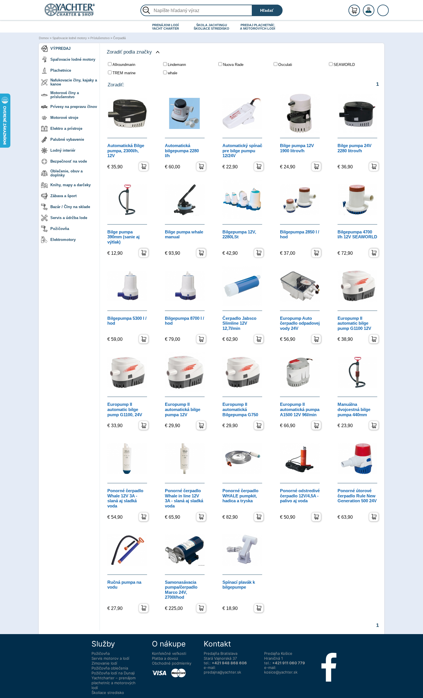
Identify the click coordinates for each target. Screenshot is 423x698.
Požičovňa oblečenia (110, 668)
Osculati (285, 64)
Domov (44, 38)
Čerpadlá (119, 38)
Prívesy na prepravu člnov (73, 106)
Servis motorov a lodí (110, 658)
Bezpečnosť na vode (68, 161)
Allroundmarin (124, 64)
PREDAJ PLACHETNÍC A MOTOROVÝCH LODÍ (257, 26)
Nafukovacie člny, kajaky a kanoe (73, 82)
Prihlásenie (375, 13)
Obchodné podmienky (171, 663)
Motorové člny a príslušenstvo (64, 95)
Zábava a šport (63, 196)
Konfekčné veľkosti (169, 653)
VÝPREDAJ (60, 48)
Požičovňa (59, 229)
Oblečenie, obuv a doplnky (66, 173)
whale (172, 73)
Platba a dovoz (165, 658)
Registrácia (374, 7)
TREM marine (124, 73)
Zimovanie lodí (104, 663)
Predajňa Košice (278, 653)
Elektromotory (63, 239)
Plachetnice (60, 70)
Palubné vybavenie (67, 139)
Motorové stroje (64, 117)
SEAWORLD (344, 64)
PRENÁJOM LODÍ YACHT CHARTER (165, 26)
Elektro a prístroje (66, 128)
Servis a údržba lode (68, 218)
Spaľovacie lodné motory (69, 38)
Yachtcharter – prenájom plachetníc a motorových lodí (114, 683)
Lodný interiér (62, 150)
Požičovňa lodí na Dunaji (113, 673)
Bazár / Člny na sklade (70, 207)
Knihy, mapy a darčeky (70, 185)
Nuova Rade (233, 64)
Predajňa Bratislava (220, 653)
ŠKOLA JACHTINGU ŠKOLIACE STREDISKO (211, 26)
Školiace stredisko (108, 692)
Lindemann (177, 64)
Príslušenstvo (100, 38)
